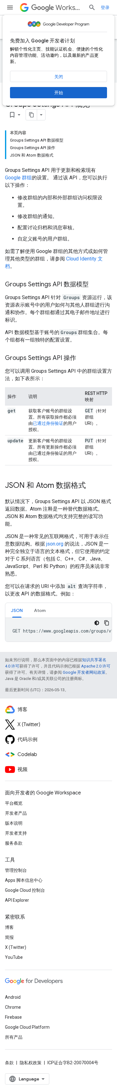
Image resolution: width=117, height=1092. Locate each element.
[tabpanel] (58, 630)
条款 (9, 1062)
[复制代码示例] (107, 623)
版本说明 (13, 823)
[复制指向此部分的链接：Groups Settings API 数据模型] (95, 285)
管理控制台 (16, 870)
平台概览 (13, 803)
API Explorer (17, 900)
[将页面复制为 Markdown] (31, 114)
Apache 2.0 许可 (95, 666)
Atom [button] (40, 610)
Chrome (13, 1007)
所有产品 (13, 1037)
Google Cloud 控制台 (25, 890)
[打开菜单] (10, 7)
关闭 (58, 77)
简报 (9, 937)
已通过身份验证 (48, 423)
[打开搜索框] (92, 7)
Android (13, 997)
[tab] (16, 610)
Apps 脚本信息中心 (23, 880)
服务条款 (13, 843)
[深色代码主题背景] (97, 623)
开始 (58, 92)
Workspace (69, 7)
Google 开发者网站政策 (84, 672)
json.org (54, 544)
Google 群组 (18, 178)
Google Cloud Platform (27, 1027)
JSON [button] (17, 610)
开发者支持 (16, 833)
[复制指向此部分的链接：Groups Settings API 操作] (82, 358)
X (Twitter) (15, 947)
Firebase (13, 1017)
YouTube (14, 957)
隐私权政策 (30, 1062)
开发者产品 (16, 813)
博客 (9, 927)
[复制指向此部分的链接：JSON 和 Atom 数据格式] (92, 486)
